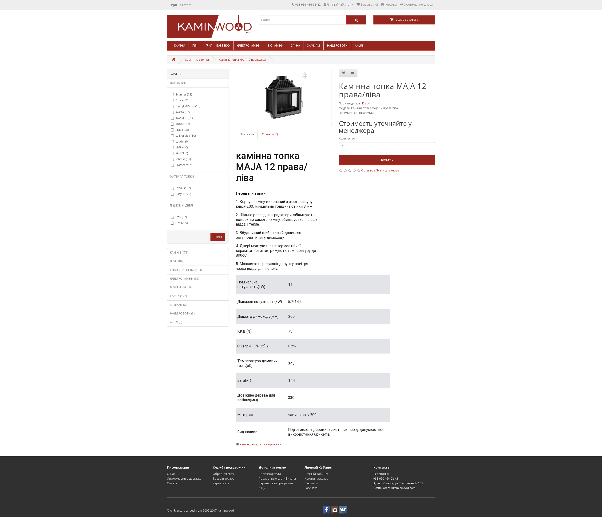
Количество (347, 138)
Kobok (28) (182, 124)
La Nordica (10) (185, 136)
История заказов (316, 479)
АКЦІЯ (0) (176, 322)
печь (253, 444)
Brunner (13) (183, 94)
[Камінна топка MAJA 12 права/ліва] (284, 97)
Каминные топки (197, 60)
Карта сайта (221, 483)
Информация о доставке (184, 479)
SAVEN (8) (181, 153)
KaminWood (226, 511)
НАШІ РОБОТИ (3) (182, 313)
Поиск (218, 237)
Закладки (311, 483)
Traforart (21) (184, 165)
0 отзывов (368, 170)
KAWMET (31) (184, 118)
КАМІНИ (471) (179, 253)
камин (244, 444)
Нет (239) (181, 223)
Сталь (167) (183, 188)
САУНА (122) (178, 296)
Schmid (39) (183, 159)
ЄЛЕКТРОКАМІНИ (248, 46)
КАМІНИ (179, 46)
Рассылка (311, 488)
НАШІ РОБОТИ (337, 46)
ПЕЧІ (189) (176, 261)
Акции (263, 488)
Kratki (366, 103)
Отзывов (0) (270, 134)
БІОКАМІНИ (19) (180, 287)
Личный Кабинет (316, 474)
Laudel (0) (181, 141)
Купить (387, 159)
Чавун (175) (183, 194)
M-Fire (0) (181, 147)
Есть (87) (181, 217)
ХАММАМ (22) (179, 305)
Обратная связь (224, 474)
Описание (247, 134)
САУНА (295, 46)
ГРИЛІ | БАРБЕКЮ (218, 46)
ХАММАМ (313, 46)
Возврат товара (223, 479)
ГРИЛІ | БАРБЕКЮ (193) (186, 270)
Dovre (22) (182, 100)
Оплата (172, 483)
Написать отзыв (388, 170)
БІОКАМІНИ (275, 46)
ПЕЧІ (195, 46)
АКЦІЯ (359, 46)
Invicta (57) (182, 112)
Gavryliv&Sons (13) (187, 106)
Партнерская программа (276, 483)
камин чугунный (269, 444)
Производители (270, 474)
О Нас (171, 474)
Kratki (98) (182, 130)
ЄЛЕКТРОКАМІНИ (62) (184, 279)
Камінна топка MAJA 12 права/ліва (242, 60)
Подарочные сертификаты (277, 479)
